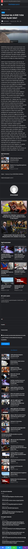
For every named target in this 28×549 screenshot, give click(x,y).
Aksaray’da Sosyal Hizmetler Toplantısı (20, 271)
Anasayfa (4, 9)
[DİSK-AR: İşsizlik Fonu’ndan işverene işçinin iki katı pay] (21, 249)
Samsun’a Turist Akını (16, 421)
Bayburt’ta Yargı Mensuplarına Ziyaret (12, 1)
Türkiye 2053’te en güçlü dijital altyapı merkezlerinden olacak (18, 454)
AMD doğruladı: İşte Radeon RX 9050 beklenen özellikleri (17, 409)
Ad (2, 319)
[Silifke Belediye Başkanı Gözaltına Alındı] (5, 160)
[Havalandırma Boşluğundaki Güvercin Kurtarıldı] (7, 265)
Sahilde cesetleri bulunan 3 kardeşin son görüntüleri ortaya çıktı (7, 256)
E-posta (3, 324)
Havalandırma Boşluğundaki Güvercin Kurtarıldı (7, 272)
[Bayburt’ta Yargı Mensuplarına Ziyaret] (5, 166)
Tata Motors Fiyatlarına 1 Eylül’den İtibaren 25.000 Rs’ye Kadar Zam (18, 447)
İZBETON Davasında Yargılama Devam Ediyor (6, 287)
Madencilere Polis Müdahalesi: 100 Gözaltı (19, 287)
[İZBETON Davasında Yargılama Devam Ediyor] (7, 280)
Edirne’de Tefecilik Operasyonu (15, 374)
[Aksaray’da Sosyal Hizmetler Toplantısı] (21, 265)
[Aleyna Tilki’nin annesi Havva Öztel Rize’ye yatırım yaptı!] (5, 417)
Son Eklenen (14, 350)
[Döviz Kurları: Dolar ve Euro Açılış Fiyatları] (5, 363)
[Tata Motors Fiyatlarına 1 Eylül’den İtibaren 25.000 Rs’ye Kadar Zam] (5, 448)
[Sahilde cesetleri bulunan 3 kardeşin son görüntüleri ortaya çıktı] (7, 249)
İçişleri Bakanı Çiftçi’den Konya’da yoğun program (17, 388)
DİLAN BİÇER (6, 21)
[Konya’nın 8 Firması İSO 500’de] (5, 468)
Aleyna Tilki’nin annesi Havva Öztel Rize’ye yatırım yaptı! (17, 415)
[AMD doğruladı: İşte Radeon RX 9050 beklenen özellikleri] (5, 410)
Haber (9, 9)
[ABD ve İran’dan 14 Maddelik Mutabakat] (5, 441)
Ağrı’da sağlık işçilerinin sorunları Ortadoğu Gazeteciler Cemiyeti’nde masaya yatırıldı (17, 402)
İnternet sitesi (4, 330)
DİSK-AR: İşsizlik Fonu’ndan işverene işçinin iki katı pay (20, 256)
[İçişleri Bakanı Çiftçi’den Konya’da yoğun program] (5, 389)
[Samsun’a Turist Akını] (5, 423)
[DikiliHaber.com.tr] (14, 4)
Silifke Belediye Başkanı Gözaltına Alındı (16, 355)
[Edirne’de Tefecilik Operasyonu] (5, 376)
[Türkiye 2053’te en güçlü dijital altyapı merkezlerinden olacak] (5, 455)
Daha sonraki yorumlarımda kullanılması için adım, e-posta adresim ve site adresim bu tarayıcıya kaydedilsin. (13, 337)
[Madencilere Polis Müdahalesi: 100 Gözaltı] (21, 280)
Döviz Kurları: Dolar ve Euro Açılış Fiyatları (17, 361)
